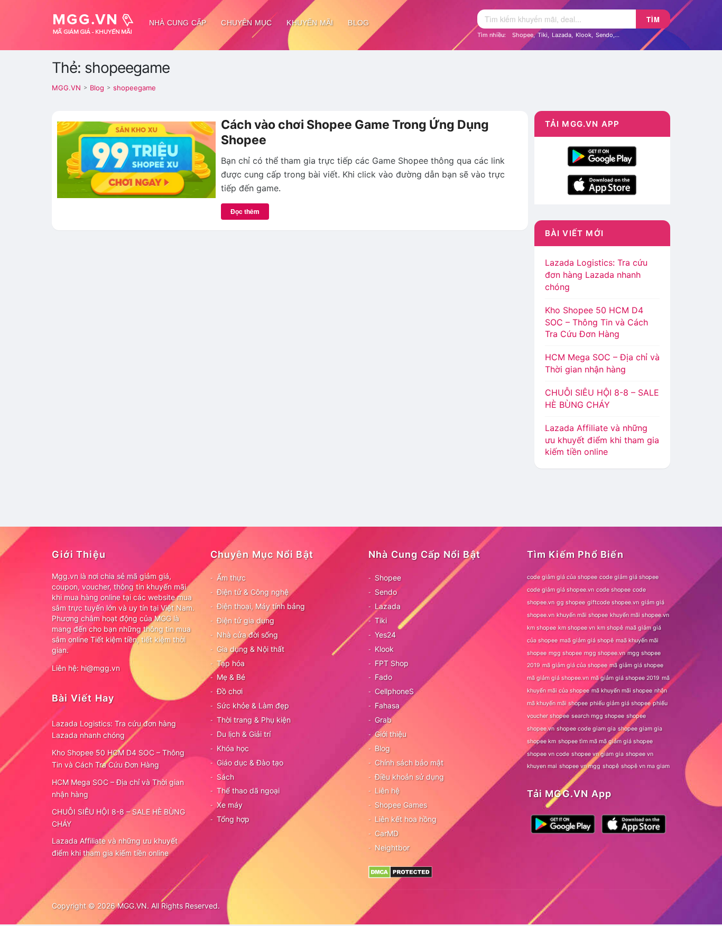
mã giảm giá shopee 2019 (625, 678)
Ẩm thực (231, 577)
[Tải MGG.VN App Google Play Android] (602, 155)
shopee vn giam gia (597, 754)
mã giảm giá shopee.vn (558, 678)
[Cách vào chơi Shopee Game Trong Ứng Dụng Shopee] (136, 159)
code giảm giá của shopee (562, 577)
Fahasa (387, 705)
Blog (358, 22)
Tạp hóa (231, 663)
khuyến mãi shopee (582, 615)
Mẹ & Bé (231, 676)
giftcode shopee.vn (613, 602)
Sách (225, 776)
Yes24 (385, 634)
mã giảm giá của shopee (574, 665)
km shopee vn (576, 627)
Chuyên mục (246, 22)
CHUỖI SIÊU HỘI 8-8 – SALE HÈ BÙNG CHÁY (118, 817)
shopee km (541, 741)
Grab (383, 719)
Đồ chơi (230, 691)
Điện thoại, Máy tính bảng (261, 606)
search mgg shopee (597, 716)
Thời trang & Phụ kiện (254, 719)
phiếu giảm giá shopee (620, 703)
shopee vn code (548, 754)
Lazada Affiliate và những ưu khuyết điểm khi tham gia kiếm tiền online (602, 440)
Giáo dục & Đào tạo (250, 762)
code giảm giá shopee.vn (560, 589)
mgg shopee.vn (604, 653)
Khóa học (233, 748)
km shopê (610, 627)
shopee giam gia (640, 728)
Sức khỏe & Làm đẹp (253, 705)
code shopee (613, 589)
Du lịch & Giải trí (244, 733)
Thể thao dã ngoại (248, 790)
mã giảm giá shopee (636, 665)
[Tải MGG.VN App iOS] (602, 184)
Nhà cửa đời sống (247, 634)
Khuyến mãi (309, 22)
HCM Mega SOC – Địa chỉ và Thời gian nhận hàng (118, 788)
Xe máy (230, 804)
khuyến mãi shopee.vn (639, 615)
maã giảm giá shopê (587, 640)
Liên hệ (387, 790)
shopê (611, 766)
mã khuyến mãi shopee (621, 690)
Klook (583, 35)
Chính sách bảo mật (409, 762)
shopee (636, 716)
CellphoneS (394, 691)
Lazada (561, 35)
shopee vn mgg (579, 766)
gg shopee (571, 602)
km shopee (541, 627)
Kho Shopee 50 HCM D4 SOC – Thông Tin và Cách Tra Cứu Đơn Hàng (596, 322)
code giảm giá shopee (629, 577)
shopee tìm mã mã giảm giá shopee (605, 741)
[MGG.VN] (97, 22)
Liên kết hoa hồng (406, 819)
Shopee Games (401, 804)
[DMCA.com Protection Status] (400, 870)
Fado (383, 676)
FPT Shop (392, 663)
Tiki (543, 35)
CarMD (387, 833)
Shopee (522, 35)
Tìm (653, 19)
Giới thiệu (390, 733)
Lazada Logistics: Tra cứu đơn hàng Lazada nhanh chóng (596, 274)
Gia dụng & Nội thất (250, 648)
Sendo (604, 35)
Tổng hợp (233, 819)
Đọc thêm (245, 211)
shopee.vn (540, 728)
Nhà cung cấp (177, 22)
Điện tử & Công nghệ (253, 591)
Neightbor (392, 847)
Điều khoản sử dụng (409, 776)
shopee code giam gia (586, 728)
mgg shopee (565, 653)
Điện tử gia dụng (245, 620)
